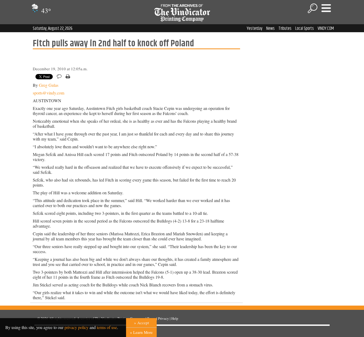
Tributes (285, 28)
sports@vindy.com (48, 93)
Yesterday (254, 28)
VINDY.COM (326, 28)
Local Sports (304, 28)
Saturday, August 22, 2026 (52, 28)
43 (45, 10)
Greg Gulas (48, 85)
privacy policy (76, 327)
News (270, 28)
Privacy (163, 318)
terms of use (107, 327)
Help (174, 318)
